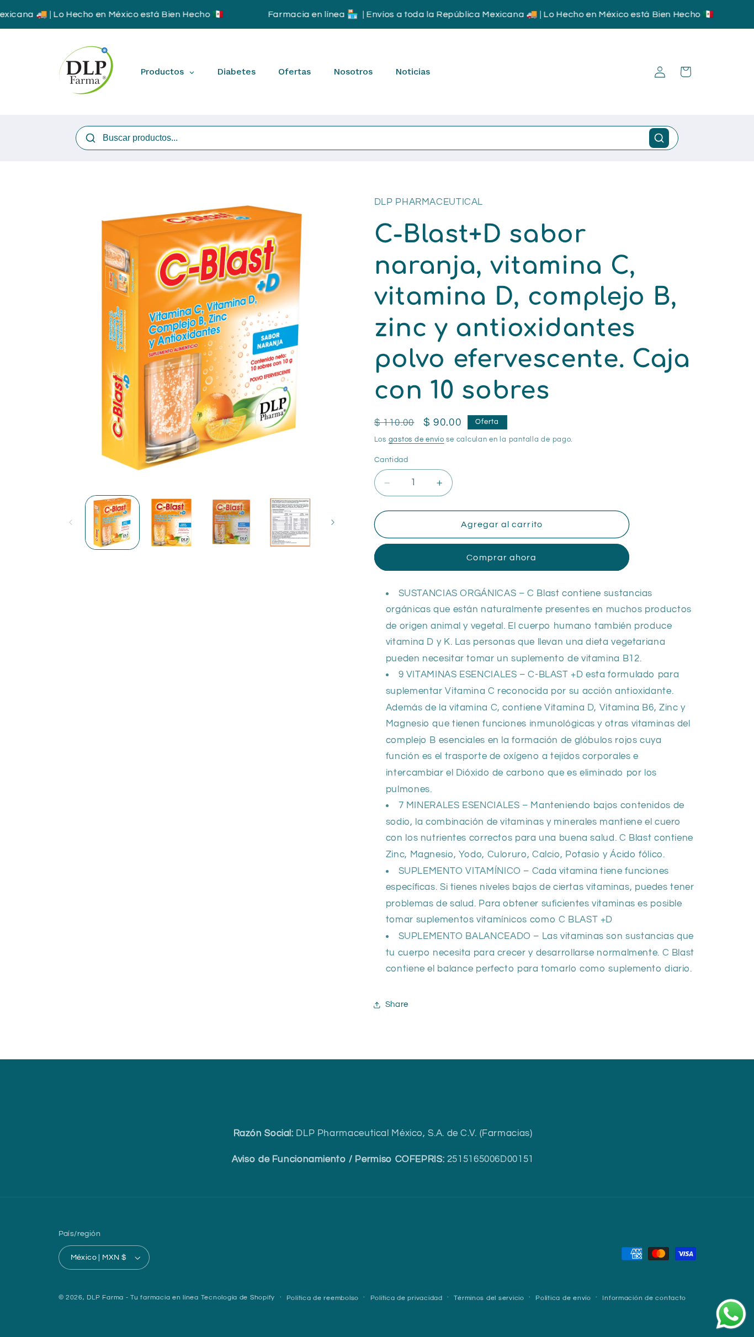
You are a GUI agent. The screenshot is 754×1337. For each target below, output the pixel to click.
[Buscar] (659, 138)
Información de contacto (644, 1298)
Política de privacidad (406, 1298)
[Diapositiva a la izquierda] (71, 522)
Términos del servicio (489, 1298)
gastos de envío (416, 439)
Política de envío (563, 1298)
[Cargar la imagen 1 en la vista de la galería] (112, 522)
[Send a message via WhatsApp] (731, 1314)
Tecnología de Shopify (238, 1297)
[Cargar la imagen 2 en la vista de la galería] (171, 522)
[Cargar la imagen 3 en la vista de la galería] (231, 522)
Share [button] (396, 1004)
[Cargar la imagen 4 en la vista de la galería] (290, 522)
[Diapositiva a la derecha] (333, 522)
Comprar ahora (501, 557)
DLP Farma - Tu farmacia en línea (143, 1297)
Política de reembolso (322, 1298)
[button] (685, 71)
